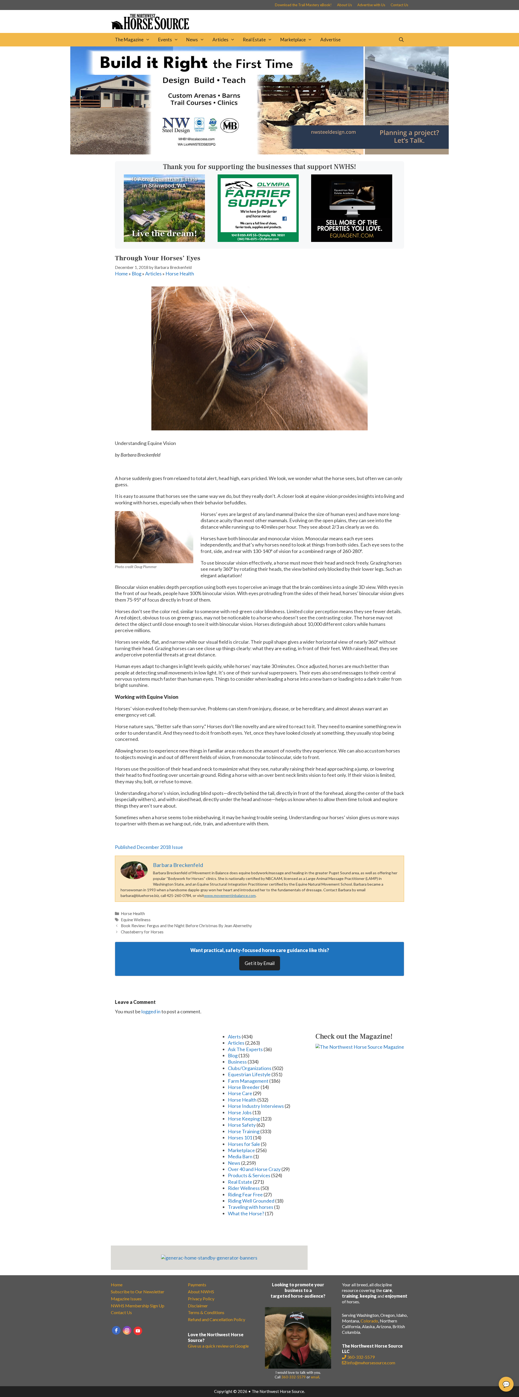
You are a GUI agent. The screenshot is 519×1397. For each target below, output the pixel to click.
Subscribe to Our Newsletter (137, 1291)
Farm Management (248, 1081)
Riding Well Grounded (251, 1201)
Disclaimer (198, 1305)
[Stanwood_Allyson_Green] (164, 240)
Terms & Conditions (206, 1312)
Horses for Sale (244, 1144)
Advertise (330, 39)
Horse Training (244, 1131)
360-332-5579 (293, 1377)
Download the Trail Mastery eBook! (303, 5)
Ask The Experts (245, 1049)
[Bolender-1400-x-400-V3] (259, 153)
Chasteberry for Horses (142, 931)
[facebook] (116, 1330)
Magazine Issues (126, 1298)
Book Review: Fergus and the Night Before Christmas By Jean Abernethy (186, 925)
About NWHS (201, 1291)
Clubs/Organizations (249, 1068)
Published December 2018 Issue (149, 847)
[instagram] (127, 1330)
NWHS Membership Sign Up (137, 1305)
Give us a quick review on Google (218, 1345)
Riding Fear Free (245, 1194)
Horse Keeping (244, 1119)
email (315, 1377)
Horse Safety (242, 1125)
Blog (136, 273)
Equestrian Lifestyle (249, 1074)
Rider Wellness (244, 1188)
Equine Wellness (136, 919)
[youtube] (138, 1331)
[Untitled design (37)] (351, 240)
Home (121, 273)
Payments (197, 1284)
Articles (220, 39)
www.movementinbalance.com (230, 895)
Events (165, 39)
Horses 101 (240, 1137)
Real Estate (254, 39)
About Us (344, 5)
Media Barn (240, 1156)
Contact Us (399, 5)
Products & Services (249, 1175)
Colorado (369, 1320)
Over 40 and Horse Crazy (254, 1169)
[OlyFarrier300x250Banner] (258, 240)
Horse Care (240, 1093)
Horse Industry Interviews (256, 1106)
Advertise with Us (371, 5)
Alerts (234, 1037)
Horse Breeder (244, 1087)
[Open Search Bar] (401, 39)
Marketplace (293, 39)
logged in (151, 1011)
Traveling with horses (250, 1207)
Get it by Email (260, 963)
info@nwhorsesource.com (371, 1362)
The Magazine (129, 39)
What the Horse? (246, 1213)
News (192, 39)
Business (237, 1062)
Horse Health (179, 273)
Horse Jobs (240, 1112)
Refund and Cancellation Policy (216, 1319)
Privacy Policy (201, 1298)
